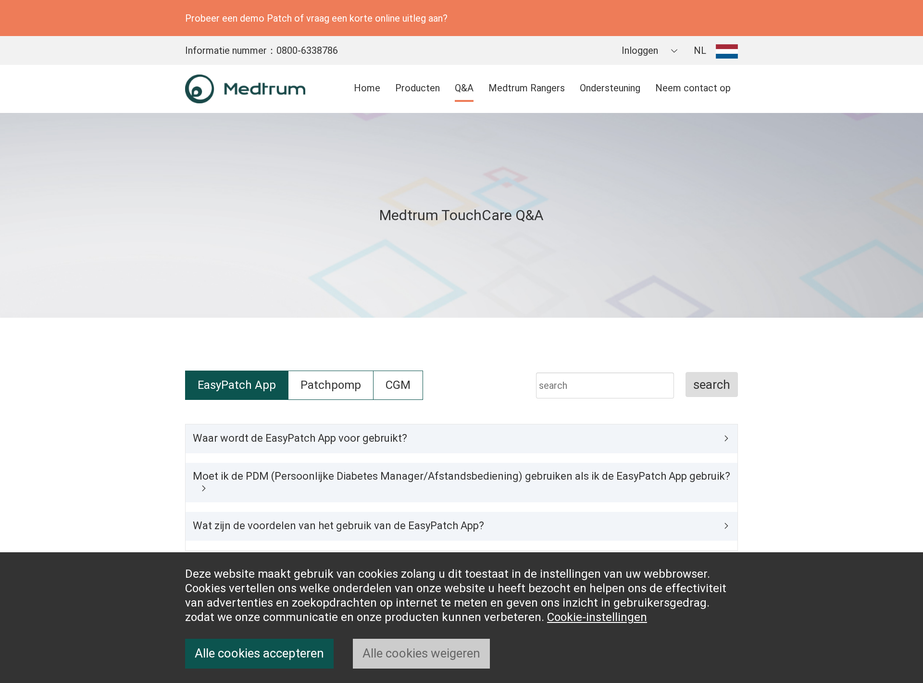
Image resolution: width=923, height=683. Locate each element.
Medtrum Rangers (526, 88)
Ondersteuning (610, 88)
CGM (398, 385)
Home (367, 88)
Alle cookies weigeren (421, 653)
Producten (417, 88)
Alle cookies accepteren (259, 653)
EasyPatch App (237, 385)
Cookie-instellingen (597, 617)
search (711, 384)
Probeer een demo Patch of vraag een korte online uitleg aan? (316, 18)
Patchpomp (330, 385)
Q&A (464, 88)
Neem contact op (693, 88)
